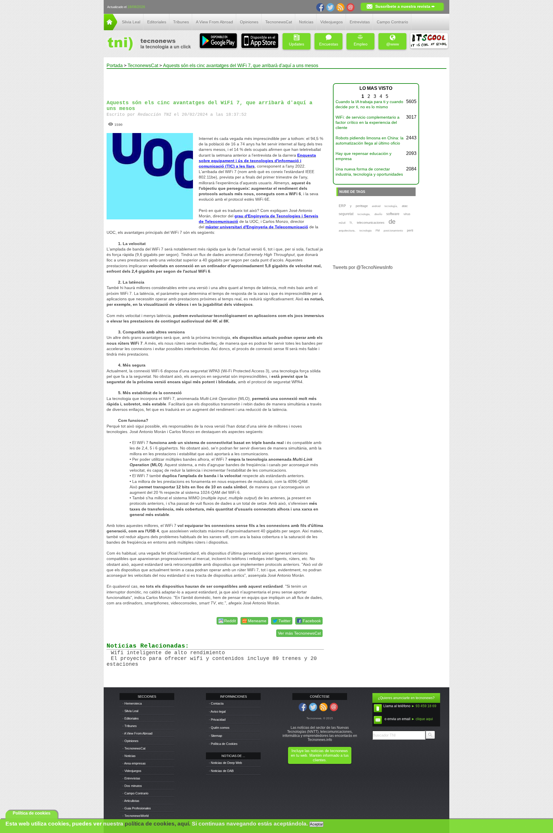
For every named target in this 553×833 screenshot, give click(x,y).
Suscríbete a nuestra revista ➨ (405, 6)
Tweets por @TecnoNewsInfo (363, 267)
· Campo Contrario (135, 793)
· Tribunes (129, 726)
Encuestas (328, 44)
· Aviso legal (217, 711)
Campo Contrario (392, 22)
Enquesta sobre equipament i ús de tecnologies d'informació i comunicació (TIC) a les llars (257, 160)
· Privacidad (217, 719)
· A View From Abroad (137, 733)
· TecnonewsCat (133, 748)
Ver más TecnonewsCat (299, 633)
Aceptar (316, 824)
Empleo (361, 44)
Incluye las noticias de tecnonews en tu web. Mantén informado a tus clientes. (320, 755)
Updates (296, 44)
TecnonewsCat (278, 22)
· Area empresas (134, 763)
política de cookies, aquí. (157, 824)
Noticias (306, 22)
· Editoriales (130, 718)
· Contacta (216, 703)
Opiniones (249, 22)
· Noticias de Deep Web (225, 762)
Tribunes (181, 22)
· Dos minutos (132, 786)
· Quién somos (219, 727)
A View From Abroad (214, 22)
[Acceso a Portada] (110, 28)
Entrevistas (360, 22)
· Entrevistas (131, 778)
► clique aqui (422, 719)
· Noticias (129, 756)
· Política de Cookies (223, 743)
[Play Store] (218, 41)
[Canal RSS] (340, 7)
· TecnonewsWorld (135, 815)
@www (392, 44)
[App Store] (260, 41)
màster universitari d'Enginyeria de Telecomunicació (256, 227)
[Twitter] (330, 7)
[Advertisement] (215, 82)
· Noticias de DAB (221, 771)
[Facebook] (320, 7)
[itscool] (429, 41)
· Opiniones (130, 741)
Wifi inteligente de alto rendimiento (168, 653)
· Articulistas (130, 800)
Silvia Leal (131, 22)
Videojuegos (331, 22)
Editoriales (156, 22)
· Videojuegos (131, 771)
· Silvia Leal (130, 711)
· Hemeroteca (132, 703)
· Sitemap (215, 735)
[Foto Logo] (147, 44)
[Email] (350, 7)
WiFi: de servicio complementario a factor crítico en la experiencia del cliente (367, 122)
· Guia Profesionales (136, 808)
